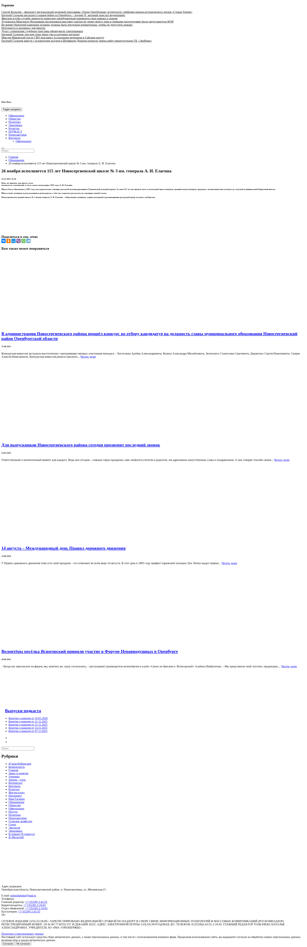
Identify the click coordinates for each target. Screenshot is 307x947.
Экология (14, 827)
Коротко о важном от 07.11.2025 (28, 731)
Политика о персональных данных (22, 933)
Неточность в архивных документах (23, 27)
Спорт (12, 824)
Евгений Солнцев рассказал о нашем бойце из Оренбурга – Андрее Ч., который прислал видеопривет (63, 15)
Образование (16, 160)
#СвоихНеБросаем (20, 763)
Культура (14, 128)
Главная (13, 156)
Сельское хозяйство (20, 821)
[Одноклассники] (8, 241)
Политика (15, 121)
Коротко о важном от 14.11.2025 (28, 727)
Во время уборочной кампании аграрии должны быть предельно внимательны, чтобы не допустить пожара (66, 24)
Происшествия (17, 134)
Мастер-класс (17, 792)
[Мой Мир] (13, 241)
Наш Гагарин (17, 798)
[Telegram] (28, 241)
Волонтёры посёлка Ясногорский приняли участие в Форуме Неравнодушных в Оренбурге (89, 651)
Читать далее (88, 356)
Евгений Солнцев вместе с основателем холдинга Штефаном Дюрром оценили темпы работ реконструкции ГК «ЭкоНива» (76, 40)
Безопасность (17, 766)
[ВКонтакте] (3, 241)
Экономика (15, 125)
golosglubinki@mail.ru (23, 895)
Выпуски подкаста (23, 710)
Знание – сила (17, 779)
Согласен (8, 943)
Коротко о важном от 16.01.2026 (28, 718)
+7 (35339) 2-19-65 (34, 905)
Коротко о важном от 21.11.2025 (28, 721)
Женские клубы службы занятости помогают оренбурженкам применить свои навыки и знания (59, 18)
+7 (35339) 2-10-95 (36, 908)
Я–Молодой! (16, 837)
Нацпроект (15, 795)
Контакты (14, 137)
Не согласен (23, 943)
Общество (15, 118)
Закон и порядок (18, 773)
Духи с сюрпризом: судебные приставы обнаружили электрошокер (42, 31)
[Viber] (18, 241)
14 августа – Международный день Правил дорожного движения (63, 548)
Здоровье (14, 776)
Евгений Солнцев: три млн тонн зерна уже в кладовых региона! (40, 34)
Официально (16, 115)
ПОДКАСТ (15, 131)
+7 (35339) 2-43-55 (36, 901)
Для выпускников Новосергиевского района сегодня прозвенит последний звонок (80, 445)
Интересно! (16, 782)
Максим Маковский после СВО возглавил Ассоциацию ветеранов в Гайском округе (52, 37)
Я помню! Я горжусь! (22, 834)
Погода (13, 811)
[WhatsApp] (23, 241)
